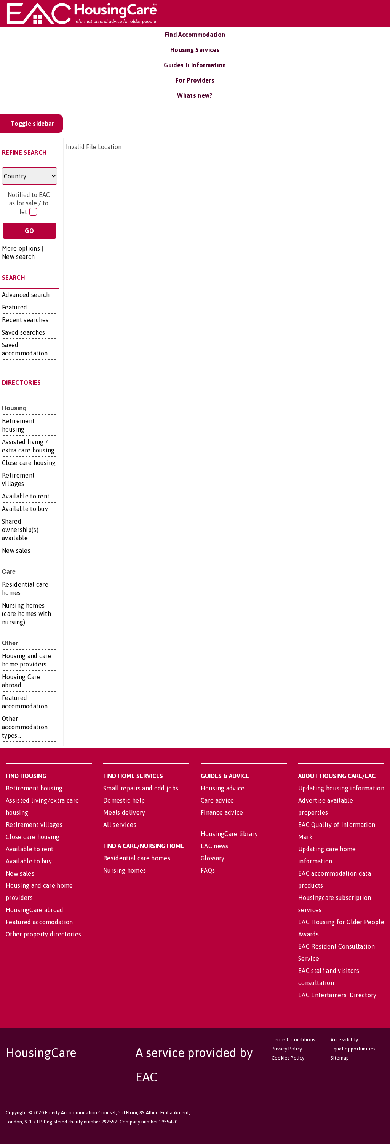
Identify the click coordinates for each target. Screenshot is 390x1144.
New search (18, 256)
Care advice (217, 800)
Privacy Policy (287, 1049)
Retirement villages (34, 824)
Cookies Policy (288, 1058)
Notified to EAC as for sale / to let (29, 203)
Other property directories (43, 934)
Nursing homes (124, 870)
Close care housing (29, 462)
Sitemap (340, 1058)
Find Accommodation (195, 34)
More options (21, 248)
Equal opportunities (353, 1049)
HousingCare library (229, 833)
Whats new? (195, 95)
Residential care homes (136, 858)
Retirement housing (34, 788)
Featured (14, 307)
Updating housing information (341, 788)
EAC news (215, 846)
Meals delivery (124, 812)
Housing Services (195, 49)
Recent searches (25, 319)
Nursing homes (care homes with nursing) (26, 613)
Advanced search (26, 294)
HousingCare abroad (35, 909)
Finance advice (222, 812)
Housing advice (223, 788)
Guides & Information (195, 65)
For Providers (195, 80)
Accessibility (344, 1039)
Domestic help (124, 800)
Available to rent (26, 496)
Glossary (213, 858)
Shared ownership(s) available (20, 529)
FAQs (208, 870)
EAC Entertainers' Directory (337, 995)
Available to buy (25, 508)
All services (119, 824)
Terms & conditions (293, 1039)
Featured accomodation (39, 922)
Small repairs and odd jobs (140, 788)
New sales (16, 550)
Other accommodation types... (25, 727)
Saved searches (23, 332)
